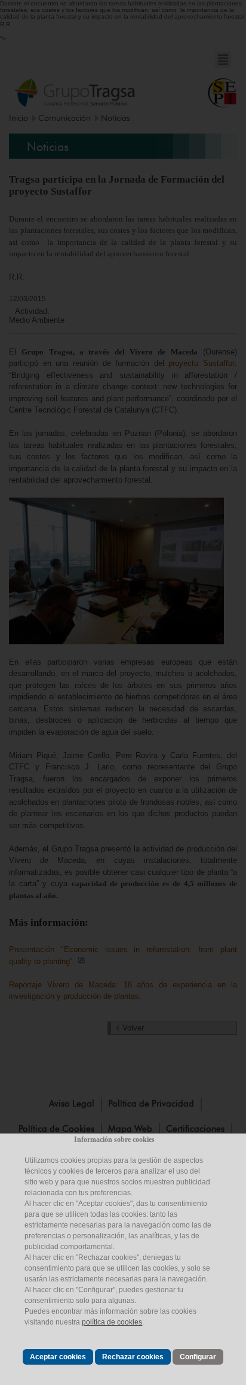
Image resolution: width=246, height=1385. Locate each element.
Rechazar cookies (133, 1357)
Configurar (198, 1357)
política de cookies (112, 1322)
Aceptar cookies (58, 1357)
